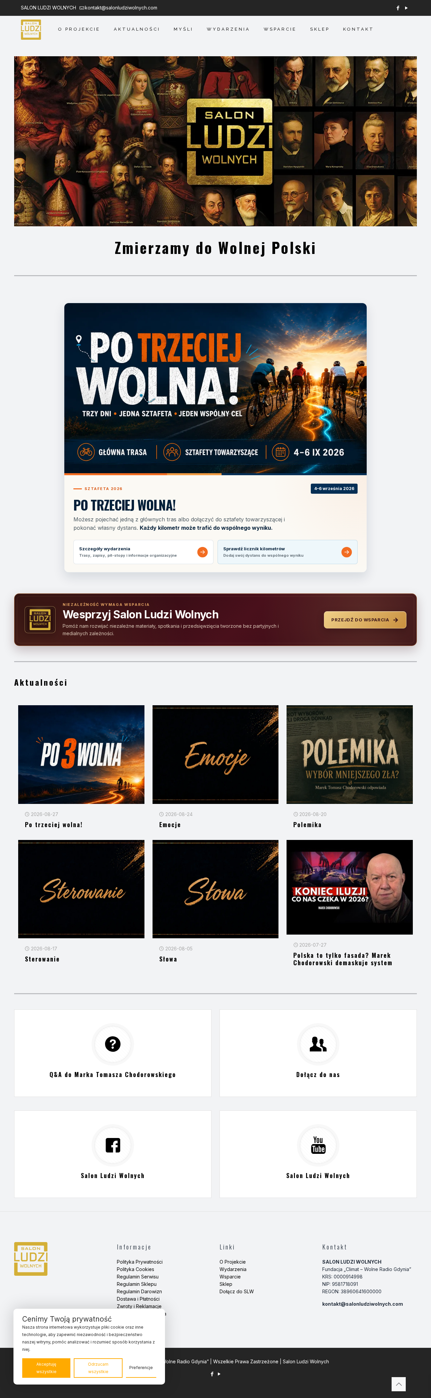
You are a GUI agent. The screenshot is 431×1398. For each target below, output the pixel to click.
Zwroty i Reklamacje (139, 1306)
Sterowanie (42, 958)
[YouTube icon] (406, 8)
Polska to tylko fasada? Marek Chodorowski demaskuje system (343, 959)
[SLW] (31, 29)
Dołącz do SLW (237, 1291)
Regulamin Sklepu (137, 1284)
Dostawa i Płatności (138, 1299)
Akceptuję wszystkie (46, 1368)
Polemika (307, 824)
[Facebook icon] (397, 8)
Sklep (226, 1284)
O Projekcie (233, 1262)
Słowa (168, 958)
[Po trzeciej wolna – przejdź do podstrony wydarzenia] (215, 388)
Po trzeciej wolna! (54, 824)
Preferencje (141, 1367)
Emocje (170, 824)
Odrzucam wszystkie (98, 1368)
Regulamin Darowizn (139, 1291)
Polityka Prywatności (140, 1262)
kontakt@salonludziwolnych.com (121, 7)
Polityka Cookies (135, 1269)
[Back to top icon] (399, 1384)
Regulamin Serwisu (138, 1276)
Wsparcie (230, 1276)
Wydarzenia (233, 1269)
